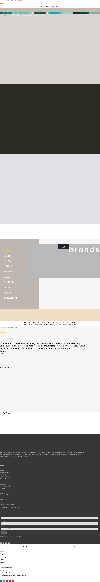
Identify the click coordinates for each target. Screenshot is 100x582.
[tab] (14, 250)
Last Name (3, 521)
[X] (5, 462)
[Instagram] (18, 462)
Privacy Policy (4, 570)
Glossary (42, 15)
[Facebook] (1, 462)
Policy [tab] (75, 547)
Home (6, 15)
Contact (2, 565)
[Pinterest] (10, 462)
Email (2, 526)
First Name (3, 516)
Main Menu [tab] (26, 547)
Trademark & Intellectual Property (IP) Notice (13, 575)
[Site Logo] (8, 11)
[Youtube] (14, 462)
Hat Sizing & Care (27, 15)
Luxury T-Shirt (6, 367)
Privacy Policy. (19, 536)
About (35, 15)
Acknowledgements (6, 578)
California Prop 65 (5, 573)
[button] (1, 221)
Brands (12, 15)
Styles (18, 15)
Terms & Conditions (6, 567)
